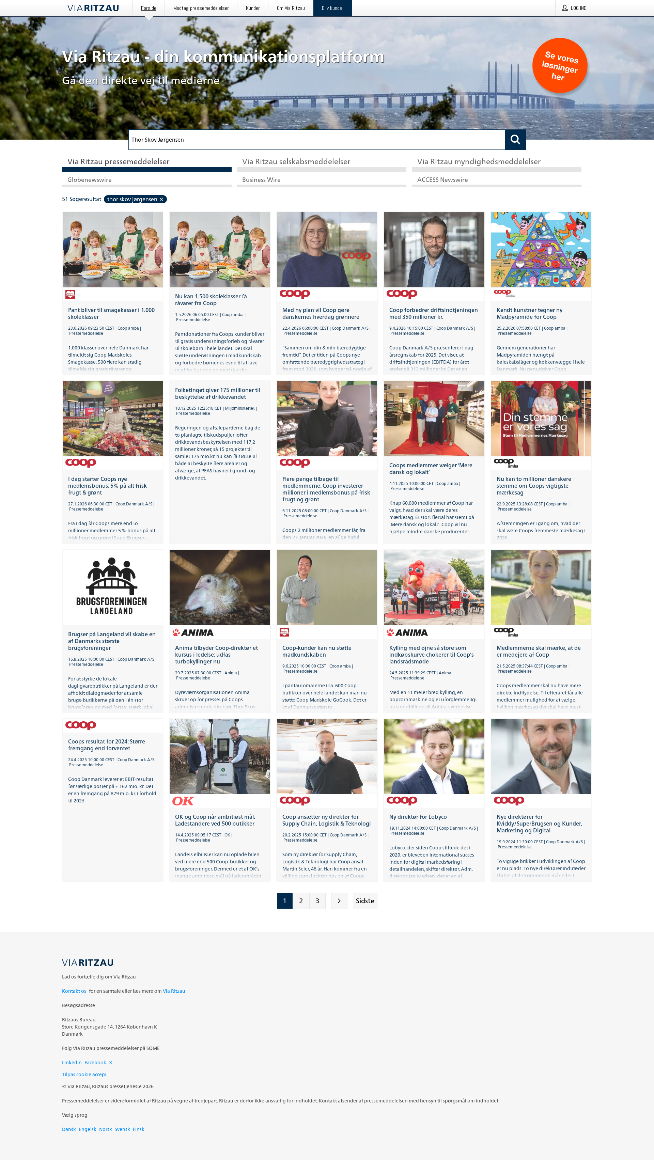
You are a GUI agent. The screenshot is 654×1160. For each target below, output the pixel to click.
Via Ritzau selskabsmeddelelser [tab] (296, 162)
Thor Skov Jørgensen (132, 199)
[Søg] (515, 139)
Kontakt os (74, 991)
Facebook (95, 1062)
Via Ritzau (174, 991)
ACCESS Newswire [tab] (442, 180)
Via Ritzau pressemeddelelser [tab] (118, 162)
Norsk (105, 1129)
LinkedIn (72, 1062)
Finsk (138, 1129)
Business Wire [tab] (261, 180)
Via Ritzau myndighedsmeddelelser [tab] (479, 162)
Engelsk (87, 1129)
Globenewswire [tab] (89, 180)
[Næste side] (339, 901)
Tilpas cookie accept (84, 1074)
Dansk (69, 1129)
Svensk (122, 1129)
